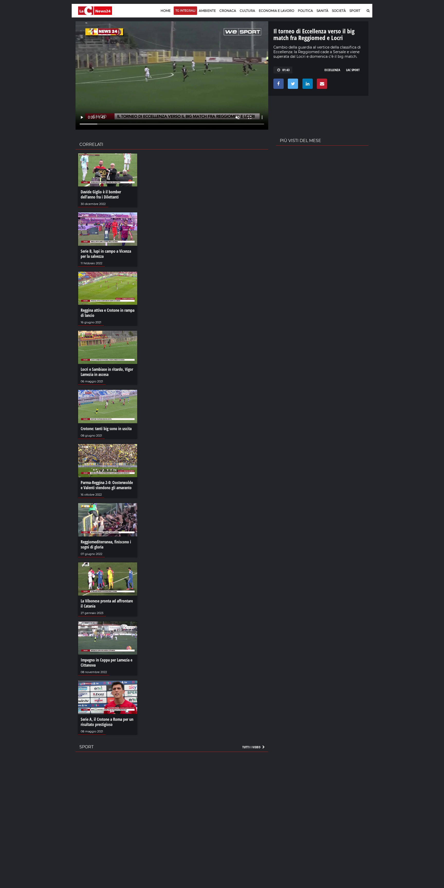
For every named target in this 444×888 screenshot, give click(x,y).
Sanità (322, 11)
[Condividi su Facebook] (277, 85)
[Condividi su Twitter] (292, 85)
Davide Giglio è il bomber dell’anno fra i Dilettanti (101, 194)
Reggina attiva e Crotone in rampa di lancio (107, 312)
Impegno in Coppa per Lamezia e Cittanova (106, 662)
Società (339, 11)
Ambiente (207, 11)
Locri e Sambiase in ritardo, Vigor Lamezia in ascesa (107, 371)
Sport (354, 11)
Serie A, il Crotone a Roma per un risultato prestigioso (107, 721)
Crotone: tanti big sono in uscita (106, 428)
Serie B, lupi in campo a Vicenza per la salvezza (106, 253)
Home (166, 11)
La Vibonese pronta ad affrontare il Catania (107, 603)
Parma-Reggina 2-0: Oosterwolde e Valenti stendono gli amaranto (107, 485)
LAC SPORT (353, 70)
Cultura (247, 11)
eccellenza (332, 70)
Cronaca (227, 11)
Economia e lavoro (276, 11)
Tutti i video (251, 747)
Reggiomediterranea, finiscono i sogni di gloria (106, 544)
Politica (305, 11)
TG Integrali (185, 10)
